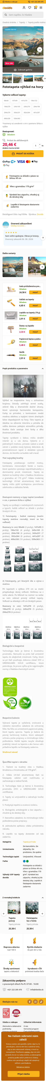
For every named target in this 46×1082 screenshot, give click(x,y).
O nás (26, 1026)
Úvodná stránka (9, 22)
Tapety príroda (29, 842)
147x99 (14, 100)
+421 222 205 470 (14, 989)
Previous (3, 913)
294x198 (36, 106)
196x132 (34, 100)
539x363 (17, 118)
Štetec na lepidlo (26, 326)
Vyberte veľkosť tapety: (15, 94)
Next (39, 49)
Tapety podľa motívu (36, 22)
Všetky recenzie (18, 226)
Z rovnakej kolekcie (11, 897)
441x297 (36, 112)
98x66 (6, 100)
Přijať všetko (24, 1074)
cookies (27, 1052)
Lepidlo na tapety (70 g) (29, 312)
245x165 (17, 106)
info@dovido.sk (36, 989)
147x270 (24, 100)
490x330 (7, 118)
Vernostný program (31, 1029)
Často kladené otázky (32, 1031)
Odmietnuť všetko (23, 1067)
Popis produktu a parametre (15, 368)
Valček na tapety (26, 299)
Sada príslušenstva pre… (30, 286)
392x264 (27, 112)
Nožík (21, 352)
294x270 (7, 112)
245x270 (27, 106)
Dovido (40, 214)
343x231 (17, 112)
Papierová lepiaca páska (30, 339)
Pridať (35, 292)
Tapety (22, 22)
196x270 (7, 106)
